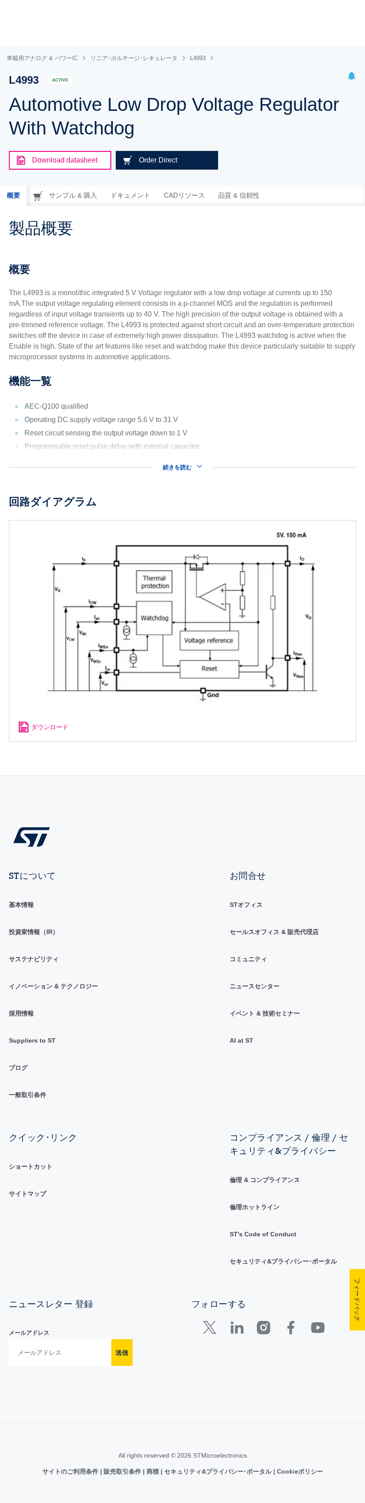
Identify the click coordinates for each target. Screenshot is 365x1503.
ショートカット (31, 1166)
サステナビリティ (34, 959)
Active (60, 79)
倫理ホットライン (255, 1207)
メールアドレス (29, 1332)
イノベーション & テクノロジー (53, 986)
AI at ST (241, 1040)
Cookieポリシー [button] (299, 1471)
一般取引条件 (27, 1094)
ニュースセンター (255, 986)
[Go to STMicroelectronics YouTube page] (317, 1330)
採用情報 (21, 1013)
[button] (351, 77)
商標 (153, 1471)
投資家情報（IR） (34, 931)
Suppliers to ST (32, 1040)
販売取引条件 (122, 1471)
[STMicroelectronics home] (31, 836)
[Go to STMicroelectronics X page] (212, 1330)
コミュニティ (248, 959)
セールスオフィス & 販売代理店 (274, 931)
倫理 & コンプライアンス (265, 1179)
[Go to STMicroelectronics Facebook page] (290, 1330)
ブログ (18, 1067)
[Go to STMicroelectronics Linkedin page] (236, 1330)
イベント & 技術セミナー (265, 1013)
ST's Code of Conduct (263, 1234)
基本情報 (21, 904)
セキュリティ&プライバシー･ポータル (283, 1261)
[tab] (13, 195)
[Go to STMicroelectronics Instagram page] (263, 1330)
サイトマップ (27, 1193)
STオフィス (246, 904)
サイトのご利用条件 (71, 1471)
